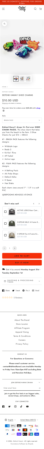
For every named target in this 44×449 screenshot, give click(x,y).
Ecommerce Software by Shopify (22, 444)
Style (4, 116)
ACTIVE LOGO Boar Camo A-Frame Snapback (28, 210)
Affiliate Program (22, 328)
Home (4, 87)
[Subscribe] (39, 388)
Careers (22, 340)
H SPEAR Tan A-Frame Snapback (28, 234)
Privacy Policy (22, 343)
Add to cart (22, 256)
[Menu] (3, 9)
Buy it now (22, 262)
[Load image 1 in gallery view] (16, 79)
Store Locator (22, 324)
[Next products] (39, 203)
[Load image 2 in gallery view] (22, 79)
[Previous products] (33, 203)
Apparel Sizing (22, 332)
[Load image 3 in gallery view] (28, 79)
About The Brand (22, 320)
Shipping (5, 103)
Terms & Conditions (22, 336)
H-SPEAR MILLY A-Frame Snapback (28, 222)
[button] (35, 9)
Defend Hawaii (7, 92)
